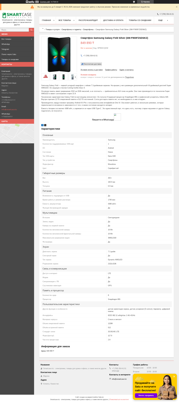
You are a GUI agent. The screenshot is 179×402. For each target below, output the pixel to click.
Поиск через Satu (9, 54)
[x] (45, 126)
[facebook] (42, 126)
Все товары (6, 39)
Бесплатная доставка (92, 64)
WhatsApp (6, 44)
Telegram (5, 49)
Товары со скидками (10, 59)
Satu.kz (101, 397)
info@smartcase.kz (9, 109)
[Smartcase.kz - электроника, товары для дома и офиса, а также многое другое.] (17, 15)
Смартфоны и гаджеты (71, 29)
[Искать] (31, 30)
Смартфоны (88, 29)
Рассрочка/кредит (88, 20)
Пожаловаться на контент (119, 399)
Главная (46, 20)
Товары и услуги (53, 29)
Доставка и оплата (113, 20)
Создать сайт (45, 2)
